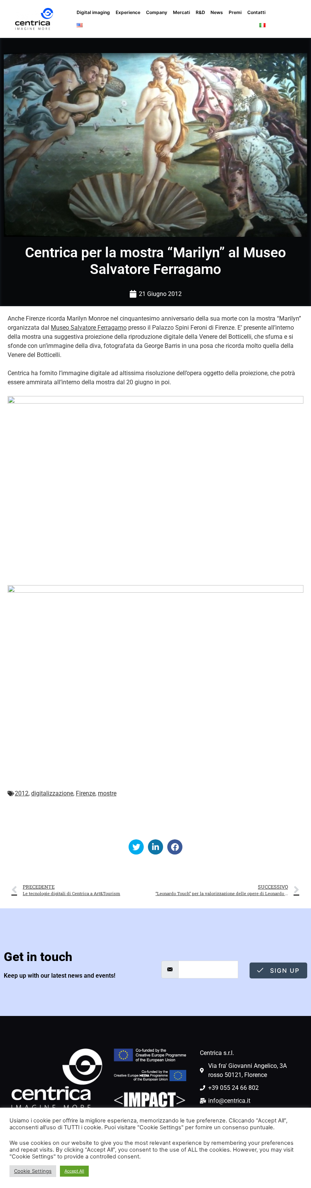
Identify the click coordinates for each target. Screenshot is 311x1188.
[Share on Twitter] (136, 847)
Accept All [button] (74, 1171)
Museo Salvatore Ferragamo (89, 327)
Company (156, 12)
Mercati (181, 12)
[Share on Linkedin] (155, 847)
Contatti (256, 12)
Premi (235, 12)
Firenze (85, 793)
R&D (200, 12)
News (216, 12)
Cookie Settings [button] (33, 1171)
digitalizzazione (52, 793)
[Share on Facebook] (174, 847)
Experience (128, 12)
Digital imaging (93, 12)
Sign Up (284, 970)
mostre (107, 793)
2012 (21, 793)
